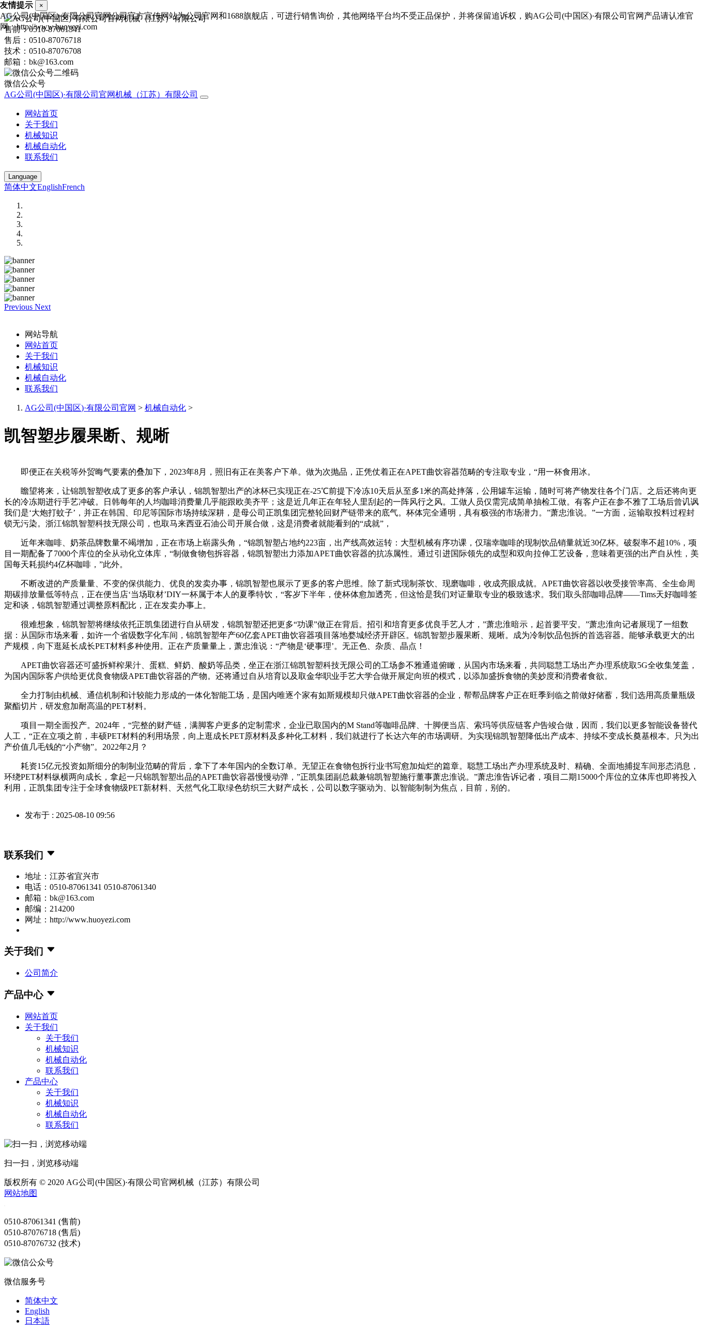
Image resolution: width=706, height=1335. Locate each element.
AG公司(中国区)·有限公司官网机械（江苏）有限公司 (101, 94)
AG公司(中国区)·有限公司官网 (80, 407)
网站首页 (41, 113)
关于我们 (41, 124)
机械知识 (41, 135)
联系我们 (41, 157)
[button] (19, 306)
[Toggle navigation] (204, 97)
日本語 (37, 1320)
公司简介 (41, 972)
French (73, 187)
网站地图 (20, 1193)
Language (22, 176)
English (49, 187)
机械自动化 (45, 146)
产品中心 (41, 1081)
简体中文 (20, 187)
